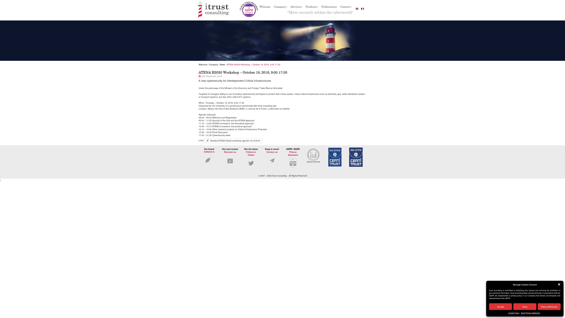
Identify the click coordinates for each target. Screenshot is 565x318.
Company (280, 6)
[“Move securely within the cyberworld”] (213, 10)
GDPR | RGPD (293, 152)
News (222, 64)
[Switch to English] (357, 8)
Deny (524, 306)
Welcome (265, 6)
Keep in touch (272, 150)
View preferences (549, 306)
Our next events (230, 150)
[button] (559, 284)
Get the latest (251, 152)
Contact (345, 6)
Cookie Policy (513, 313)
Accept (500, 306)
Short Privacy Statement (530, 313)
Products (311, 6)
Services (296, 6)
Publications (329, 6)
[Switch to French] (362, 8)
